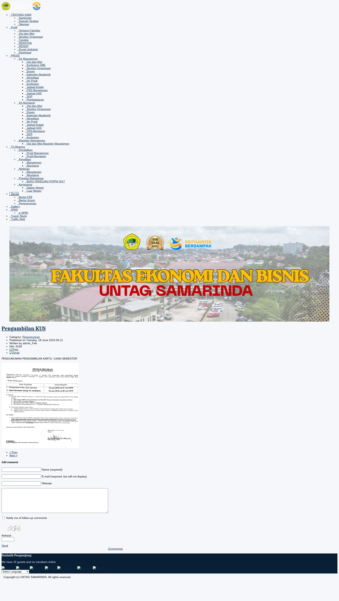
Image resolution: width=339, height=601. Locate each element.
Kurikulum (33, 83)
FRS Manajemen (37, 90)
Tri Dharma (18, 146)
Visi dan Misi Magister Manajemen (48, 143)
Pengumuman (27, 203)
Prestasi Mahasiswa (31, 178)
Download (25, 52)
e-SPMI (23, 212)
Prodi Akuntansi (36, 156)
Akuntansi (33, 165)
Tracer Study (19, 215)
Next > (13, 455)
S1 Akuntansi (27, 102)
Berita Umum (27, 200)
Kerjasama (25, 184)
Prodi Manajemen (38, 153)
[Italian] (50, 568)
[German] (37, 568)
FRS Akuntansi (36, 131)
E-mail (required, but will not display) (64, 476)
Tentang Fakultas (29, 30)
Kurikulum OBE (36, 65)
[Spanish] (100, 568)
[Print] (13, 349)
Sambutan (25, 17)
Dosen (31, 71)
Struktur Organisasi (31, 36)
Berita (14, 193)
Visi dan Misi (26, 33)
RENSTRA (25, 43)
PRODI (15, 55)
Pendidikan (26, 149)
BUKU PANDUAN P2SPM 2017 (46, 181)
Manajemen (34, 162)
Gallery (15, 206)
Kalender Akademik (39, 74)
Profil (14, 27)
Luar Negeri (34, 190)
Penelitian (25, 159)
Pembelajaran (35, 99)
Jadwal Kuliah (35, 87)
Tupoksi (23, 39)
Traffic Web (18, 219)
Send (5, 545)
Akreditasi (33, 77)
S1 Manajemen (28, 58)
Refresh (6, 535)
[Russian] (84, 568)
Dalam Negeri (35, 187)
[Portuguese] (67, 568)
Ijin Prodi (32, 80)
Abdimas (24, 168)
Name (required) (52, 469)
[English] (8, 568)
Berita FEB (25, 197)
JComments (115, 548)
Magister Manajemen (32, 140)
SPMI (14, 209)
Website (47, 483)
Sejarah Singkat (28, 21)
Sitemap (24, 24)
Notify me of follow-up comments (26, 517)
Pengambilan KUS (24, 328)
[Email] (14, 352)
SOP (29, 96)
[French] (22, 568)
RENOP (23, 46)
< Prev (13, 452)
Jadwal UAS (34, 93)
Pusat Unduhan (28, 49)
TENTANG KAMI (21, 14)
